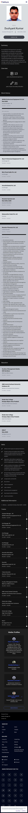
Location (3, 729)
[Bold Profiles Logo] (5, 2)
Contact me (14, 37)
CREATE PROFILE (14, 708)
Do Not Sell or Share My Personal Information (19, 750)
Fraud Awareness (5, 752)
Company (16, 729)
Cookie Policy (17, 739)
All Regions (16, 747)
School (15, 727)
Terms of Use (4, 742)
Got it (23, 810)
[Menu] (26, 2)
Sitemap (16, 744)
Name (15, 732)
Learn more (18, 810)
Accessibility (4, 747)
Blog (3, 744)
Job (2, 732)
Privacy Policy (4, 749)
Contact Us (4, 739)
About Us (16, 742)
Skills (3, 727)
